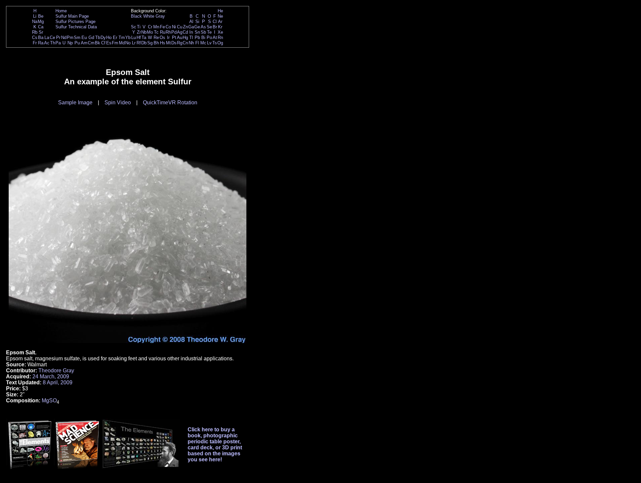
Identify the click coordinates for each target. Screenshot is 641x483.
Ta (144, 37)
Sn (197, 32)
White (148, 16)
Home (61, 10)
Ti (139, 26)
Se (209, 26)
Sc (133, 26)
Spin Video (117, 102)
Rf (139, 42)
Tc (156, 32)
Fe (162, 26)
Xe (220, 32)
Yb (128, 37)
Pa (58, 42)
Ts (214, 42)
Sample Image (75, 102)
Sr (41, 32)
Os (162, 37)
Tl (191, 37)
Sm (77, 37)
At (215, 37)
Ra (40, 42)
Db (144, 42)
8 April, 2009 (57, 382)
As (203, 26)
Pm (70, 37)
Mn (156, 26)
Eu (84, 37)
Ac (46, 42)
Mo (150, 32)
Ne (220, 16)
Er (115, 37)
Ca (40, 26)
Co (168, 26)
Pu (77, 42)
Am (84, 42)
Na (34, 21)
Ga (191, 26)
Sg (150, 42)
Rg (179, 42)
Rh (168, 32)
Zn (185, 26)
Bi (203, 37)
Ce (52, 37)
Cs (34, 37)
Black (136, 16)
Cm (91, 42)
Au (179, 37)
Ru (162, 32)
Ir (168, 37)
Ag (179, 32)
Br (215, 26)
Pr (58, 37)
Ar (220, 21)
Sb (203, 32)
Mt (168, 42)
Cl (215, 21)
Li (34, 16)
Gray (160, 16)
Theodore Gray (56, 370)
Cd (185, 32)
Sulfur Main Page (72, 16)
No (128, 42)
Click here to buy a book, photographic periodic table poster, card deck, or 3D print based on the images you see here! (215, 444)
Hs (162, 42)
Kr (220, 26)
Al (191, 21)
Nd (63, 37)
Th (52, 42)
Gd (91, 37)
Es (109, 42)
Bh (156, 42)
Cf (103, 42)
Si (197, 21)
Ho (109, 37)
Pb (197, 37)
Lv (209, 42)
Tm (122, 37)
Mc (203, 42)
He (220, 10)
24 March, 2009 (50, 376)
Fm (115, 42)
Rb (34, 32)
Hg (185, 37)
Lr (134, 42)
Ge (197, 26)
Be (40, 16)
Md (122, 42)
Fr (35, 42)
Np (70, 42)
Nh (191, 42)
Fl (197, 42)
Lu (133, 37)
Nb (144, 32)
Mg (41, 21)
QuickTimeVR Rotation (170, 102)
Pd (174, 32)
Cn (185, 42)
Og (220, 42)
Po (209, 37)
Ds (174, 42)
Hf (139, 37)
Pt (174, 37)
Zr (139, 32)
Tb (97, 37)
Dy (103, 37)
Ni (174, 26)
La (46, 37)
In (191, 32)
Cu (179, 26)
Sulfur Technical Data (76, 26)
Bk (97, 42)
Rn (220, 37)
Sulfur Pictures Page (75, 21)
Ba (40, 37)
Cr (150, 26)
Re (156, 37)
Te (209, 32)
